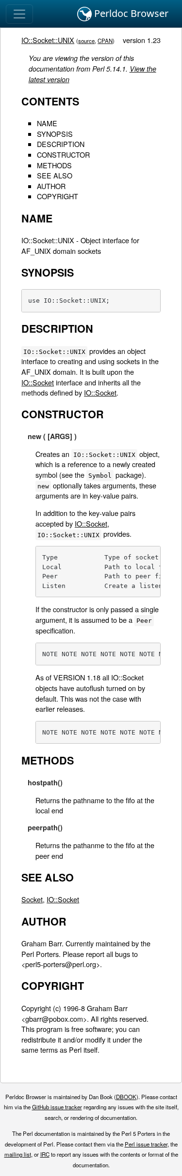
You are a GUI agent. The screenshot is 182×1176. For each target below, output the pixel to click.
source (86, 40)
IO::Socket (37, 382)
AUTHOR (51, 186)
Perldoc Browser (130, 13)
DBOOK (126, 1097)
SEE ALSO (54, 175)
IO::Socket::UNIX (47, 40)
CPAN (105, 40)
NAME (47, 123)
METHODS (54, 165)
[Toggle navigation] (19, 14)
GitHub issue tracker (57, 1107)
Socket (32, 899)
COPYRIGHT (57, 196)
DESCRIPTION (60, 144)
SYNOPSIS (55, 134)
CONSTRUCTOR (63, 154)
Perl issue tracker (146, 1144)
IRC (45, 1154)
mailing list (17, 1154)
